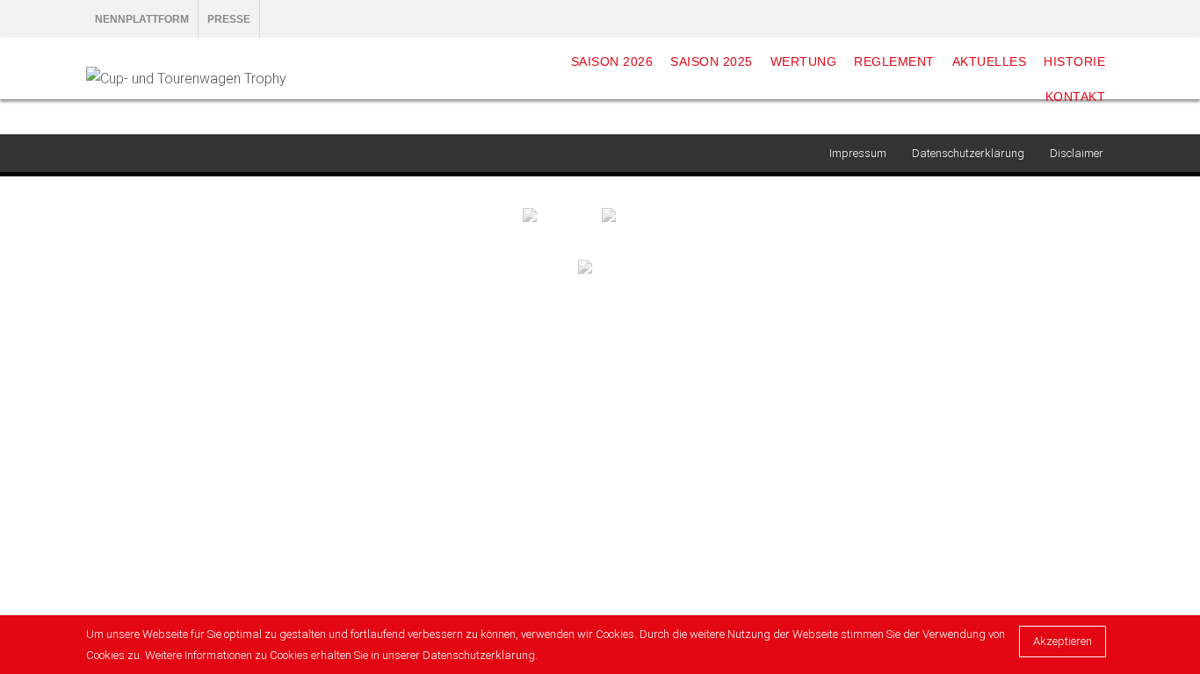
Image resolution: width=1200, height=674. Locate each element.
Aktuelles (989, 61)
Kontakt (1075, 97)
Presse (228, 19)
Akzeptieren (1062, 641)
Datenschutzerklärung (968, 153)
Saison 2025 (711, 61)
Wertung (803, 61)
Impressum (857, 153)
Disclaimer (1076, 153)
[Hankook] (562, 214)
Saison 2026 (612, 61)
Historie (1074, 61)
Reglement (894, 61)
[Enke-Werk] (639, 214)
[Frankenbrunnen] (600, 265)
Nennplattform (142, 19)
